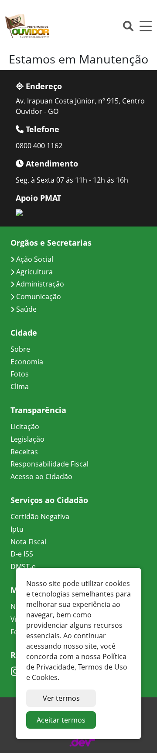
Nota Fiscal (28, 541)
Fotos (19, 374)
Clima (19, 386)
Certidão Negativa (39, 516)
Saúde (25, 309)
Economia (26, 362)
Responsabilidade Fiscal (49, 464)
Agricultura (33, 272)
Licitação (24, 426)
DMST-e (23, 566)
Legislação (27, 439)
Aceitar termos (61, 720)
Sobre (20, 349)
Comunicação (37, 296)
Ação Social (33, 259)
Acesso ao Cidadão (41, 476)
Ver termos (61, 698)
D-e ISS (21, 554)
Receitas (24, 451)
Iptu (17, 529)
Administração (39, 284)
